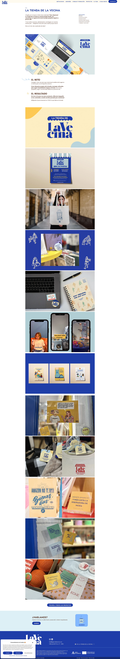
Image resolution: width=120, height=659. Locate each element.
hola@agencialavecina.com (55, 642)
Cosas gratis (103, 1)
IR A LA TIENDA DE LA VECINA (85, 644)
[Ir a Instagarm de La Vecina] (50, 639)
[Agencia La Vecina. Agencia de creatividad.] (4, 2)
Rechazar (18, 653)
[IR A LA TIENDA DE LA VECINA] (75, 644)
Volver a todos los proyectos (60, 605)
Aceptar (8, 653)
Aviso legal (25, 655)
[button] (32, 642)
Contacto (113, 1)
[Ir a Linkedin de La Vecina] (52, 639)
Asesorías (68, 1)
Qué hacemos (60, 1)
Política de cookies (12, 655)
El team (96, 1)
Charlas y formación (78, 1)
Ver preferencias (28, 653)
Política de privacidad (19, 655)
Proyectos (89, 1)
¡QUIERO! (36, 623)
